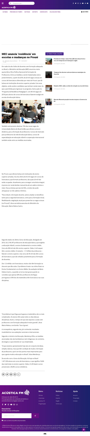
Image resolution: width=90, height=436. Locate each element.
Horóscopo (43, 12)
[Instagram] (78, 3)
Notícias (27, 12)
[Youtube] (82, 3)
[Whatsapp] (80, 3)
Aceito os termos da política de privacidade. (14, 420)
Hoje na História (55, 12)
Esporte (35, 12)
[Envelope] (87, 3)
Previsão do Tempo (16, 12)
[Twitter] (75, 3)
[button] (3, 374)
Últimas (5, 12)
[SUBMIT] (35, 415)
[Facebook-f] (73, 3)
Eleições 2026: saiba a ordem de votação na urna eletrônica (71, 86)
